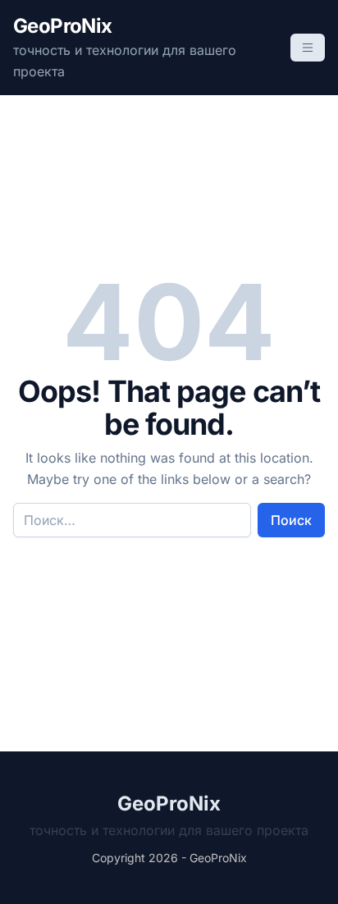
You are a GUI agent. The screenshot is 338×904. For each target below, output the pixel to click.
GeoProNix (62, 26)
